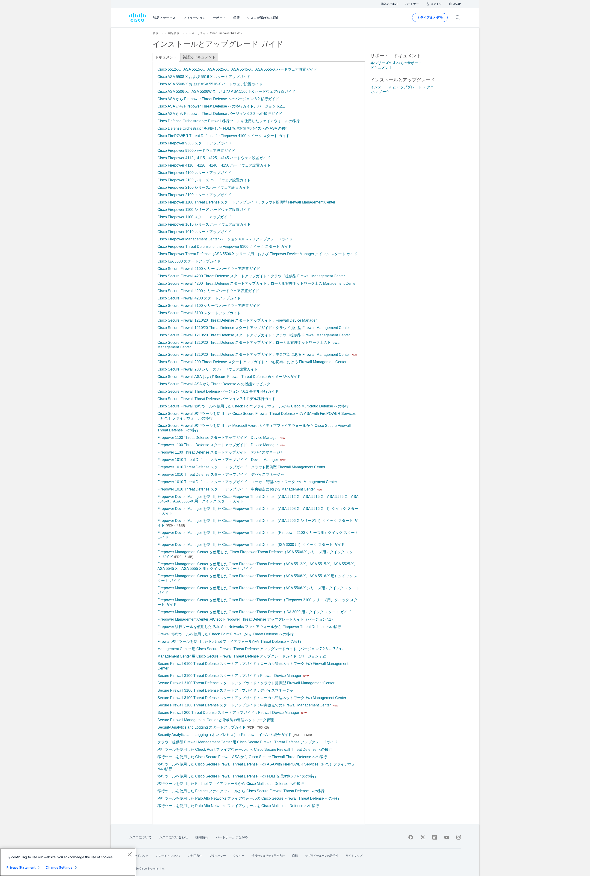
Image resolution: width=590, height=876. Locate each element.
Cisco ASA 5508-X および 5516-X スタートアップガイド (204, 77)
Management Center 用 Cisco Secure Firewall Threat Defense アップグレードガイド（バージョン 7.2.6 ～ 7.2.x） (251, 649)
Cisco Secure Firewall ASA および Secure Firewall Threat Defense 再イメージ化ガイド (229, 377)
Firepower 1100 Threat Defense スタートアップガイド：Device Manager (217, 437)
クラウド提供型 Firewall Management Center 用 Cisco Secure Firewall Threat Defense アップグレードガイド (247, 742)
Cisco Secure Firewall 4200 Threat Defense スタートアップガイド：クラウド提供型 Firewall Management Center (251, 276)
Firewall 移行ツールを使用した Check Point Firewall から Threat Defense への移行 (225, 634)
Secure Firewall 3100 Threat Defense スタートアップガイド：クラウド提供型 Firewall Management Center (245, 683)
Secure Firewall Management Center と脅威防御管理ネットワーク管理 (215, 720)
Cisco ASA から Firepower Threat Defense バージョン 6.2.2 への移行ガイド (219, 114)
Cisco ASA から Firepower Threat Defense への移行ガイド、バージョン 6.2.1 (221, 106)
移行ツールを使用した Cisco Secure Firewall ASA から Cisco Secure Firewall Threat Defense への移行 (242, 757)
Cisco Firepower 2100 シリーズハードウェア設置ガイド (203, 187)
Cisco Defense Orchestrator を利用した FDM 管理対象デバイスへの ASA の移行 (223, 128)
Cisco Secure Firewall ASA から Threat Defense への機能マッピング (213, 384)
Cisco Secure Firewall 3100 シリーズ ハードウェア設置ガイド (208, 306)
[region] (68, 862)
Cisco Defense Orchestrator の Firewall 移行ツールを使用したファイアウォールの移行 (228, 121)
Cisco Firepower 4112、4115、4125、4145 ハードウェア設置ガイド (213, 158)
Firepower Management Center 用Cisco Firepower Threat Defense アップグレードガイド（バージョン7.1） (246, 619)
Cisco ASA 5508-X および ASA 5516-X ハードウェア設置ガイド (210, 84)
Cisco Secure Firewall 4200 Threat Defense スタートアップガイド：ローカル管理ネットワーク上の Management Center (257, 283)
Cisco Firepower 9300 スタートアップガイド (194, 143)
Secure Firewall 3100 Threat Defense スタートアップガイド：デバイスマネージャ (225, 690)
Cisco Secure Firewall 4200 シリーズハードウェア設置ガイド (208, 291)
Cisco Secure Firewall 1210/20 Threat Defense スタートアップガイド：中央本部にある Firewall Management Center (253, 354)
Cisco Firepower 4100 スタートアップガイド (194, 173)
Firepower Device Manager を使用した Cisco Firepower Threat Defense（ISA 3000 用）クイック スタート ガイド (251, 545)
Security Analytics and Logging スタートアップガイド (201, 727)
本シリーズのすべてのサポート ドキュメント (396, 65)
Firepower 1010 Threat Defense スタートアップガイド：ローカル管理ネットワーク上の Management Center (247, 482)
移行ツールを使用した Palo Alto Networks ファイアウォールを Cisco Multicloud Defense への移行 (238, 806)
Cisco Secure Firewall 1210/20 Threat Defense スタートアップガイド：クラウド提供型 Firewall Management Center (253, 328)
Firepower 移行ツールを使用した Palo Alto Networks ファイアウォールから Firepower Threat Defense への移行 (249, 627)
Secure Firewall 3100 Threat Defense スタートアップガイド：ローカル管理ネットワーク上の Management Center (251, 698)
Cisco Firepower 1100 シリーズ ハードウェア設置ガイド (204, 210)
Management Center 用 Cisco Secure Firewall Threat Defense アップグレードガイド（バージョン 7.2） (242, 656)
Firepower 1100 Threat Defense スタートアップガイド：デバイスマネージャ (220, 452)
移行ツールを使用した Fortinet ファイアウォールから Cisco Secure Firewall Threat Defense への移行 (240, 791)
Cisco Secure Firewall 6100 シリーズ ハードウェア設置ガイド (208, 269)
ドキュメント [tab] (166, 57)
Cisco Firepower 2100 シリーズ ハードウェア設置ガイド (204, 180)
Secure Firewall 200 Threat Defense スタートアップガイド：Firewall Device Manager (228, 713)
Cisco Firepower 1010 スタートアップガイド (194, 232)
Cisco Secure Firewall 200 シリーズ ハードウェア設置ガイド (207, 369)
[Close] (129, 854)
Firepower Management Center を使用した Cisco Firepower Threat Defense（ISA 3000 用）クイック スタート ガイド (254, 612)
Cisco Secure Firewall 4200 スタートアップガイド (199, 298)
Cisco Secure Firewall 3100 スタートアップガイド (199, 313)
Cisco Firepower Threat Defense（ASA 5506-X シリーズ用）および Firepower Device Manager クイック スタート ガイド (257, 254)
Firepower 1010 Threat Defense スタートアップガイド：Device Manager (217, 460)
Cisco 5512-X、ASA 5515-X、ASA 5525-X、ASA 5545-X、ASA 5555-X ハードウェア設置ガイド (237, 69)
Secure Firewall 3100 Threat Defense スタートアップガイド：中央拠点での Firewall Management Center (244, 705)
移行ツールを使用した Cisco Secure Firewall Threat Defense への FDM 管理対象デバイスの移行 (236, 776)
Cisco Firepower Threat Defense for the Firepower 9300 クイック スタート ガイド (224, 246)
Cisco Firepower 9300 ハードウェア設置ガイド (196, 150)
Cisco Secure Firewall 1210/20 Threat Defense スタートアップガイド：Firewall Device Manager (237, 320)
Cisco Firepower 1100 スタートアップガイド (194, 217)
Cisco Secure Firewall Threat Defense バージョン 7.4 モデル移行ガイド (216, 399)
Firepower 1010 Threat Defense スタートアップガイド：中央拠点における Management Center (236, 489)
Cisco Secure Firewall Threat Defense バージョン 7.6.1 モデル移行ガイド (218, 391)
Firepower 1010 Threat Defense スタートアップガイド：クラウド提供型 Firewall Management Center (241, 467)
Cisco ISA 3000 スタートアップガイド (189, 261)
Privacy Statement (20, 867)
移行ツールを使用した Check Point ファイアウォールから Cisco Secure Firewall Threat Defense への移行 (244, 749)
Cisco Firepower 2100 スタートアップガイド (194, 195)
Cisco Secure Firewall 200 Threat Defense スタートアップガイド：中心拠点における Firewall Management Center (251, 362)
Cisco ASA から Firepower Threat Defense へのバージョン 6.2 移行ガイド (218, 99)
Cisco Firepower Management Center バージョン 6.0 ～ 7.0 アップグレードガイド (224, 239)
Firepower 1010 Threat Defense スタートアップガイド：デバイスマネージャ (220, 474)
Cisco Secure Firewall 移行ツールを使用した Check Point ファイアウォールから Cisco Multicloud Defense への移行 (253, 406)
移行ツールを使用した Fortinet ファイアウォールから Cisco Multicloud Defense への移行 (230, 784)
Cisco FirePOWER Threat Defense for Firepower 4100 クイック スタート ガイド (223, 136)
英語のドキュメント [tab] (199, 57)
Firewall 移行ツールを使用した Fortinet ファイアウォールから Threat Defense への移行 (229, 641)
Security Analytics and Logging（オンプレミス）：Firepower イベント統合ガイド (224, 735)
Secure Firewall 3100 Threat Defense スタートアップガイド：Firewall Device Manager (229, 676)
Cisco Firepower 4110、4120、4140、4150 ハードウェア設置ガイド (214, 165)
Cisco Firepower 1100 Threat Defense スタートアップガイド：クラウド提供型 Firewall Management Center (246, 202)
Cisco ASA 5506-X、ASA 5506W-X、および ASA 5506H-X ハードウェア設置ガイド (226, 91)
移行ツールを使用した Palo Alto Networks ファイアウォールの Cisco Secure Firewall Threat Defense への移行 (248, 798)
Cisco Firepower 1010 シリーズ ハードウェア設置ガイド (204, 224)
